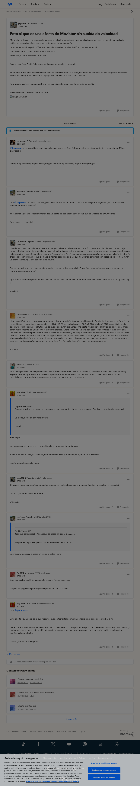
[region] (70, 770)
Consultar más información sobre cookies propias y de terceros (52, 781)
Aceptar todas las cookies (104, 777)
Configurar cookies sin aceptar (104, 763)
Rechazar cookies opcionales (104, 770)
